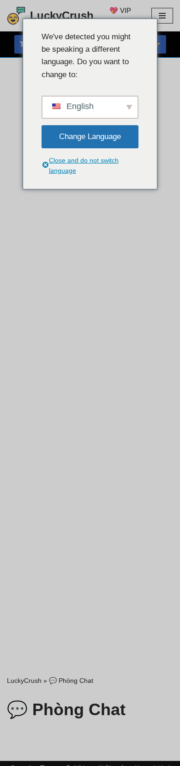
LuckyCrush (24, 680)
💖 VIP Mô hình (121, 15)
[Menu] (162, 16)
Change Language (90, 136)
